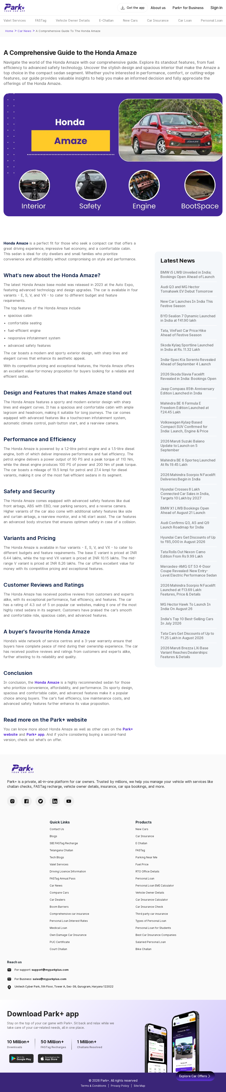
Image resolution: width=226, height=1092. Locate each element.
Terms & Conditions (93, 1085)
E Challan (141, 843)
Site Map (139, 1085)
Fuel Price (142, 864)
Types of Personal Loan (151, 920)
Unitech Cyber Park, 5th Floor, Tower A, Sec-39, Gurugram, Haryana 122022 (64, 986)
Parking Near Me (146, 857)
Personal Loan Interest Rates (69, 920)
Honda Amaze (47, 682)
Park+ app (35, 734)
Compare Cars (59, 892)
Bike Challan (143, 949)
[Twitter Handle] (40, 801)
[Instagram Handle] (12, 801)
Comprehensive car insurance (69, 913)
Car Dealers (57, 899)
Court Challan (58, 949)
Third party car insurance (152, 913)
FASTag (140, 850)
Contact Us (57, 829)
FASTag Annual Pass (62, 878)
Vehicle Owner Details (150, 892)
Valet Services (59, 864)
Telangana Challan (61, 850)
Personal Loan (145, 878)
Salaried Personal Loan (151, 942)
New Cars (142, 829)
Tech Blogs (57, 857)
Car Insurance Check (149, 906)
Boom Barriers (59, 906)
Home (9, 31)
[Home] (15, 8)
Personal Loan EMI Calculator (155, 885)
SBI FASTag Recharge (64, 843)
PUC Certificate (60, 942)
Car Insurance (145, 836)
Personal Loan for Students (153, 928)
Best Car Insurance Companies (156, 935)
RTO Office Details (147, 871)
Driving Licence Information (68, 871)
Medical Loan (58, 928)
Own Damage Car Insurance (68, 935)
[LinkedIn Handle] (54, 801)
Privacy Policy (120, 1085)
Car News (24, 31)
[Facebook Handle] (26, 801)
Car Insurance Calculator (152, 899)
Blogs (53, 836)
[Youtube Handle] (69, 801)
